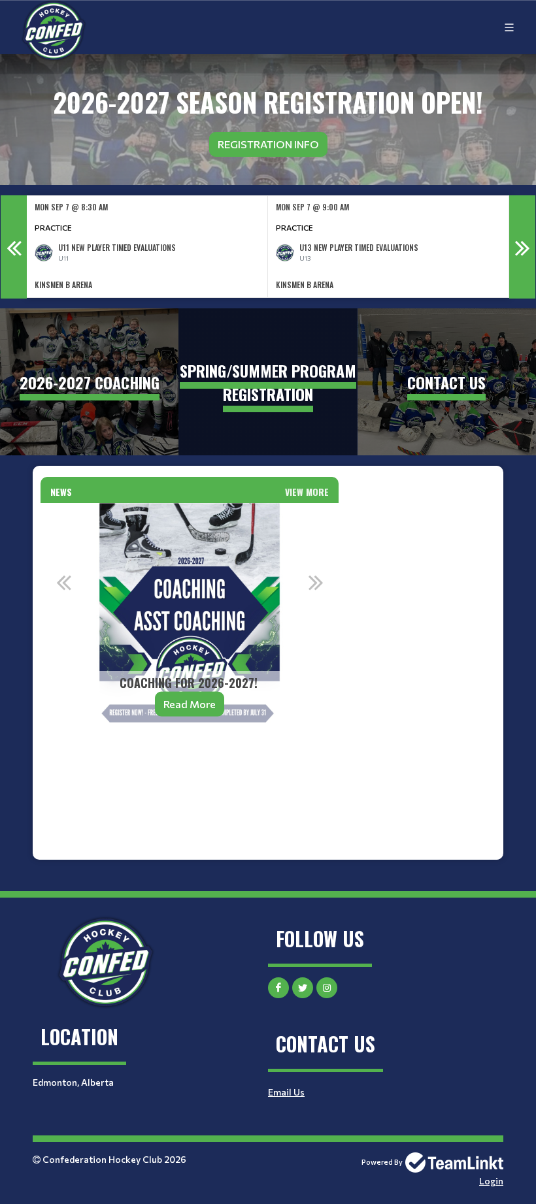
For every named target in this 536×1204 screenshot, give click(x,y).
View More (307, 491)
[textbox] (190, 772)
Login (491, 1180)
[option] (147, 246)
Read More (189, 704)
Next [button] (522, 247)
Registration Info (268, 144)
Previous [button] (14, 247)
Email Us (286, 1092)
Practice (53, 227)
